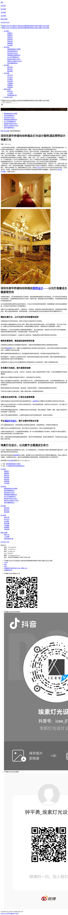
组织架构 (10, 39)
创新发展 (10, 87)
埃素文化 (10, 37)
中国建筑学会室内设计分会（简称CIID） (16, 568)
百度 (5, 566)
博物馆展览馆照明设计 (14, 55)
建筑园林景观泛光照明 (14, 49)
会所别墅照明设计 (12, 63)
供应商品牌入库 (12, 95)
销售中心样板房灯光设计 (14, 61)
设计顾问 (11, 460)
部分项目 (3, 9)
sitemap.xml (4, 913)
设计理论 (10, 79)
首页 (2, 2)
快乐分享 (10, 75)
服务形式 (10, 69)
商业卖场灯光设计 (12, 53)
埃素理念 (10, 35)
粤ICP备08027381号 (13, 913)
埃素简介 (10, 33)
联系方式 (10, 91)
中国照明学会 (8, 570)
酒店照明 (8, 348)
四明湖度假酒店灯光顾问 (13, 464)
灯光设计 (39, 167)
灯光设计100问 (5, 22)
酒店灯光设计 (11, 421)
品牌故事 (10, 43)
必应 (5, 564)
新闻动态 (10, 41)
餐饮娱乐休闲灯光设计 (14, 59)
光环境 (60, 169)
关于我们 (3, 6)
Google (6, 562)
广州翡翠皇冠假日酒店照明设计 (15, 466)
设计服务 (3, 12)
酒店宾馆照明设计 (12, 51)
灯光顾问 (3, 171)
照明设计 (38, 288)
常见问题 (10, 81)
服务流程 (10, 67)
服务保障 (10, 71)
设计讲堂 (3, 16)
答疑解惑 (10, 85)
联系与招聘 (4, 19)
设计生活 (10, 77)
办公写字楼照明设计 (13, 57)
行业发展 (10, 45)
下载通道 (10, 83)
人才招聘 (10, 93)
